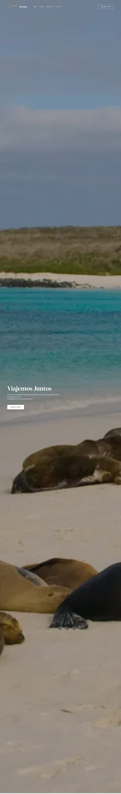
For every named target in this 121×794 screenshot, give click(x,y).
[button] (106, 7)
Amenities (49, 7)
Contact (58, 7)
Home (35, 7)
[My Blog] (12, 7)
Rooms (41, 7)
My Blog (23, 6)
